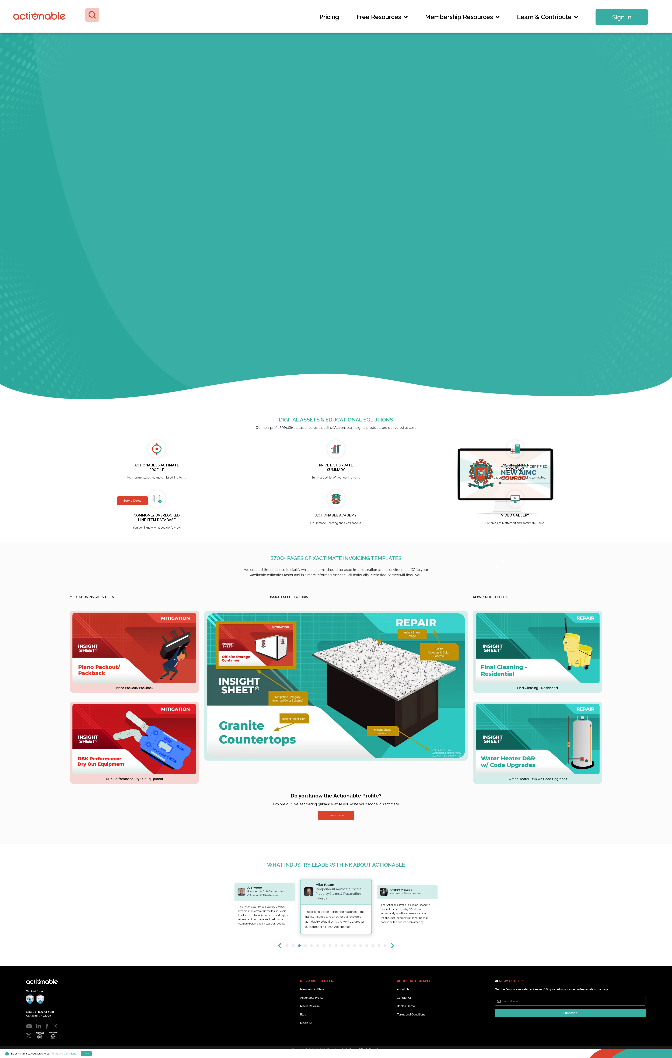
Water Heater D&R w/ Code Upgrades (537, 779)
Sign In (621, 17)
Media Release (310, 1015)
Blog (303, 1024)
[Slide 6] (516, 524)
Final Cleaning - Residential (537, 688)
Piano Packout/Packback (134, 688)
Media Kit (306, 1032)
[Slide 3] (503, 524)
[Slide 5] (511, 524)
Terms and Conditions (411, 1024)
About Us (403, 998)
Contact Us (404, 1007)
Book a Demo (406, 1015)
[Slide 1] (495, 524)
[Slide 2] (499, 524)
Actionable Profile (311, 1007)
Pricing (329, 16)
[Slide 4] (507, 524)
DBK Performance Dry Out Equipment (134, 779)
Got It (86, 1053)
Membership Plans (312, 998)
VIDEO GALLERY (515, 515)
